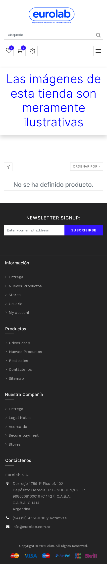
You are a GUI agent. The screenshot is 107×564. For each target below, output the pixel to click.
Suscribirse (84, 230)
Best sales (18, 361)
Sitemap (16, 378)
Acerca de (18, 426)
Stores (15, 295)
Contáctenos (20, 369)
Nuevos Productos (25, 286)
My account (19, 312)
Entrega (16, 277)
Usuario (15, 304)
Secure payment (24, 435)
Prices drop (19, 343)
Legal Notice (20, 417)
